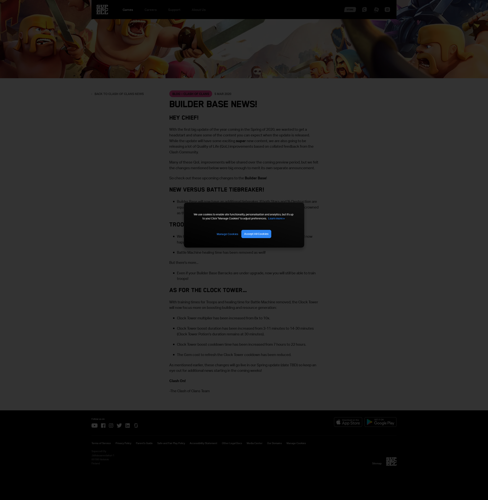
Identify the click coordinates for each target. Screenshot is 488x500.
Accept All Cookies (256, 233)
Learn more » (276, 218)
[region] (244, 225)
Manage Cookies (227, 234)
